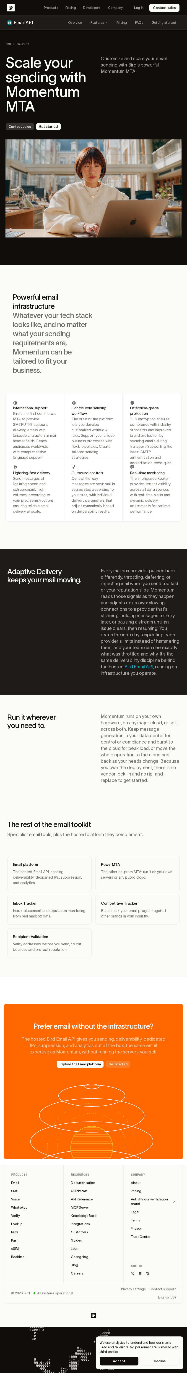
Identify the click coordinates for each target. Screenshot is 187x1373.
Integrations (80, 1224)
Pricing (70, 8)
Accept (119, 1361)
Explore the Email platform (80, 1064)
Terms (135, 1220)
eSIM (15, 1248)
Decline (160, 1361)
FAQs (139, 22)
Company (115, 8)
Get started (48, 126)
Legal (135, 1212)
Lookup (17, 1224)
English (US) (167, 1297)
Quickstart (79, 1191)
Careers (77, 1273)
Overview (75, 22)
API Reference (82, 1199)
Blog (74, 1265)
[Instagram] (147, 1274)
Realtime (17, 1257)
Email (15, 1183)
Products (51, 8)
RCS (14, 1232)
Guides (76, 1240)
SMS (14, 1191)
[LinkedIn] (140, 1274)
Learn (75, 1248)
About (136, 1183)
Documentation (83, 1183)
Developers (92, 8)
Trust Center (141, 1237)
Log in (139, 8)
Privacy (136, 1228)
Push (14, 1240)
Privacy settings (133, 1289)
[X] (133, 1274)
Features (97, 22)
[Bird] (11, 7)
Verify (15, 1216)
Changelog (79, 1257)
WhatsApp (19, 1207)
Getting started (164, 22)
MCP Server (80, 1207)
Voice (15, 1199)
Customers (79, 1232)
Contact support (162, 1289)
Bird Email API (139, 666)
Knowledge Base (83, 1216)
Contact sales (164, 8)
